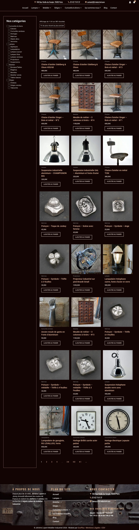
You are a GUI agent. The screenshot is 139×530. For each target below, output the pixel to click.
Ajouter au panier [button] (51, 75)
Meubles (14, 72)
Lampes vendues (17, 57)
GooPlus (81, 528)
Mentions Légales (93, 528)
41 (80, 462)
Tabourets (14, 88)
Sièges (11, 80)
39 (68, 462)
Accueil (56, 494)
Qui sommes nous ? (61, 514)
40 (74, 462)
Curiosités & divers (16, 26)
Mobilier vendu (16, 75)
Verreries (14, 41)
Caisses (13, 29)
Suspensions (15, 62)
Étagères (14, 70)
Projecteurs (15, 59)
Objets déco (15, 39)
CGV (103, 528)
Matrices (14, 36)
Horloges (14, 34)
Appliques (14, 47)
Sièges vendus (16, 85)
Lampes (12, 44)
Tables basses (16, 77)
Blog (54, 517)
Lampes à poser (16, 52)
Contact (56, 521)
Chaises (13, 83)
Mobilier (12, 65)
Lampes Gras (15, 54)
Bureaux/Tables (16, 67)
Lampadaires (15, 49)
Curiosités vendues (18, 31)
